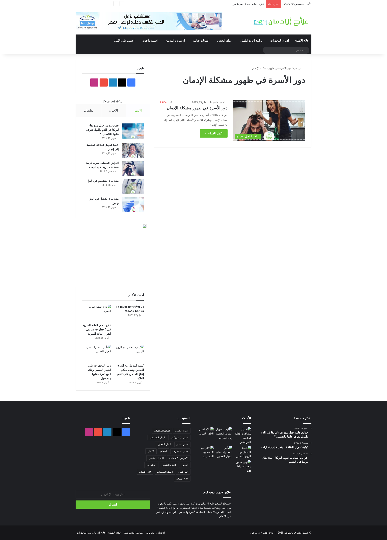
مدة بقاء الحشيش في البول (103, 180)
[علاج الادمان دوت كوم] (281, 21)
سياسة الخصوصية (134, 532)
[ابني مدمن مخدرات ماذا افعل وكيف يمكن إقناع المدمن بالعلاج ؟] (242, 466)
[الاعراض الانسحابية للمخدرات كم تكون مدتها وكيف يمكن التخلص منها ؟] (205, 452)
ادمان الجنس (224, 40)
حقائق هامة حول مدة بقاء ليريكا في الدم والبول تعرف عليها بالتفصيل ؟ (102, 130)
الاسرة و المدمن (175, 40)
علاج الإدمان (145, 471)
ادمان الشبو (182, 444)
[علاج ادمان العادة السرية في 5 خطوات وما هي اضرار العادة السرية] (96, 313)
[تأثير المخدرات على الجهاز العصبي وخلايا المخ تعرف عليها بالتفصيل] (96, 353)
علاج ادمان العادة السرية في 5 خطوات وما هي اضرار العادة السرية (226, 3)
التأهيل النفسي (156, 458)
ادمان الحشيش (157, 437)
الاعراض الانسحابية (178, 458)
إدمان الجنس (181, 430)
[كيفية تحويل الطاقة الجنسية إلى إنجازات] (133, 150)
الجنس (184, 465)
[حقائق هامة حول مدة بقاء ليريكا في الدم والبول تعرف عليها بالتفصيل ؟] (133, 131)
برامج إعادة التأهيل (251, 40)
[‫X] (122, 82)
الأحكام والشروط (155, 532)
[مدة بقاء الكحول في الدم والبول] (133, 204)
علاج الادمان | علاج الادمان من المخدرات (99, 532)
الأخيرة (113, 110)
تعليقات (88, 110)
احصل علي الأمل (124, 40)
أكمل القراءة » (214, 133)
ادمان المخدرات (279, 40)
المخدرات (151, 465)
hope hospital (217, 102)
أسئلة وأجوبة (150, 40)
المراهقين (183, 471)
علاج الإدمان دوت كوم (262, 532)
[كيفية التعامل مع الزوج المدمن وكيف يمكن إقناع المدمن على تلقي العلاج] (129, 353)
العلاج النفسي (169, 465)
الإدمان (163, 451)
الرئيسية (298, 68)
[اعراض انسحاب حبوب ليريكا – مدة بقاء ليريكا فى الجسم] (133, 168)
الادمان (151, 451)
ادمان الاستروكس (179, 437)
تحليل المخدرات (165, 471)
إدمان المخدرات (162, 430)
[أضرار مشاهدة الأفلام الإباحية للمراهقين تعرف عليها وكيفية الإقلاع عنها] (242, 435)
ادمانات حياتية (201, 40)
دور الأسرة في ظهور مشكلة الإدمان (197, 108)
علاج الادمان (302, 40)
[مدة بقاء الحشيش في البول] (133, 186)
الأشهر (138, 110)
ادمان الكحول (164, 444)
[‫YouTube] (104, 82)
